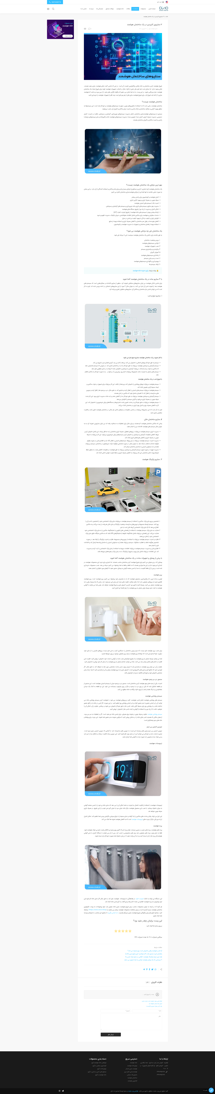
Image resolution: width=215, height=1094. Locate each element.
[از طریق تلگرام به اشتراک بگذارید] (144, 969)
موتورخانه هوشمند (132, 1066)
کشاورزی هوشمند (132, 1081)
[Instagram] (59, 1091)
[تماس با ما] (211, 1090)
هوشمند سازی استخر (131, 1069)
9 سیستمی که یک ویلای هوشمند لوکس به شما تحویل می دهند (143, 960)
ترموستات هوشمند (137, 819)
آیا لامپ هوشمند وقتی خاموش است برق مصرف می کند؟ (145, 951)
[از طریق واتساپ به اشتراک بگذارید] (155, 969)
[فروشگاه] (60, 29)
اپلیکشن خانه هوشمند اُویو (98, 1063)
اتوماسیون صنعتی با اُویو (99, 1066)
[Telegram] (63, 1091)
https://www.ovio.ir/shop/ (97, 910)
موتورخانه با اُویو (101, 1069)
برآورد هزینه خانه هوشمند (141, 271)
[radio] (130, 931)
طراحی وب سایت (132, 1091)
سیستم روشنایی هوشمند (154, 714)
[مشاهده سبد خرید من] (48, 9)
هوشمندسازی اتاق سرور (130, 1072)
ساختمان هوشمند (132, 1078)
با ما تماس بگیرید (113, 913)
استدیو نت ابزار (115, 1091)
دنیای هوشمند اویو (153, 29)
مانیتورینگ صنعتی (132, 1075)
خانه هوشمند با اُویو (100, 1075)
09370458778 (56, 2)
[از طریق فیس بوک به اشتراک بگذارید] (149, 969)
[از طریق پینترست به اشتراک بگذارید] (147, 969)
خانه (167, 16)
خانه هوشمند (133, 1063)
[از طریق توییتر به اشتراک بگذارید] (152, 969)
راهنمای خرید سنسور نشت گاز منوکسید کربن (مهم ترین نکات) (143, 954)
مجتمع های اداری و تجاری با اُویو (97, 1072)
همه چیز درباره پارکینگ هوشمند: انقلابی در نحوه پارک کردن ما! (143, 957)
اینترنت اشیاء (139, 899)
